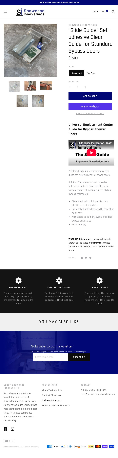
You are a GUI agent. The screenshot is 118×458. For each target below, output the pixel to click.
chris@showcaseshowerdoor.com (98, 394)
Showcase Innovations (83, 25)
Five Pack (90, 73)
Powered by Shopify (31, 447)
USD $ (7, 441)
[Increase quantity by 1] (85, 87)
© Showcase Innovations (13, 447)
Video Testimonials (52, 390)
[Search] (113, 12)
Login (95, 12)
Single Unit (77, 73)
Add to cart (90, 96)
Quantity (74, 81)
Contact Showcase (51, 395)
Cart (104, 12)
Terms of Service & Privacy (56, 405)
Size (72, 66)
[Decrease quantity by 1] (70, 87)
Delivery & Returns (51, 400)
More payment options (90, 113)
